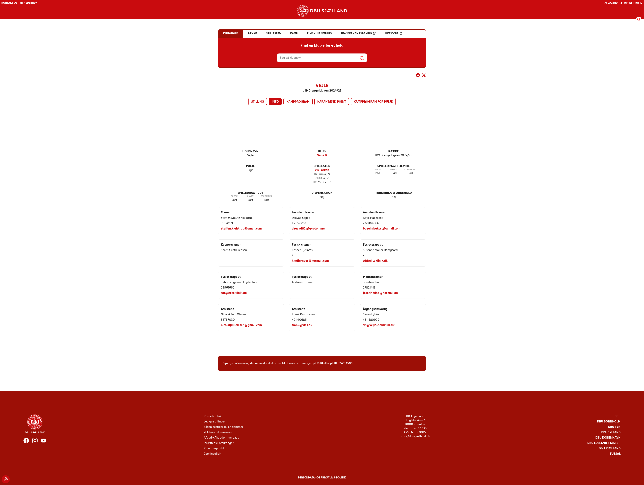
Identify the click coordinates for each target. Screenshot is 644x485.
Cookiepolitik (212, 453)
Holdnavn (250, 151)
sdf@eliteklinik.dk (234, 293)
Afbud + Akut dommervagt (221, 437)
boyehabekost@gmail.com (381, 228)
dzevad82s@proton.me (308, 228)
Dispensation (322, 193)
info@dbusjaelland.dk (415, 436)
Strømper (409, 170)
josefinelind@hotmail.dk (380, 293)
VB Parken (322, 170)
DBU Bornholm (609, 421)
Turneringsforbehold (393, 193)
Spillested (322, 166)
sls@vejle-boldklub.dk (378, 325)
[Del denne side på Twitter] (424, 75)
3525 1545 (346, 363)
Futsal (615, 453)
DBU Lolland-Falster (604, 443)
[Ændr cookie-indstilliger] (6, 479)
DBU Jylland (611, 432)
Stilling (257, 101)
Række (393, 151)
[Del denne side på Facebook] (418, 75)
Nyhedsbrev (28, 3)
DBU (617, 416)
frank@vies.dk (302, 325)
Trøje (377, 170)
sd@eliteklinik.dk (375, 261)
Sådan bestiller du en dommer (223, 427)
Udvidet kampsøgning (356, 34)
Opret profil (633, 3)
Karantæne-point (331, 101)
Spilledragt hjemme (393, 166)
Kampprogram (298, 101)
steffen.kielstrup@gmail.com (241, 228)
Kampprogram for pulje (373, 101)
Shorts (393, 170)
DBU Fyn (614, 427)
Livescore (391, 34)
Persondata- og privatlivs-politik (322, 478)
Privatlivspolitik (214, 448)
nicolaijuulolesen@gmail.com (241, 325)
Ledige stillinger (214, 421)
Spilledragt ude (250, 193)
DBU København (608, 437)
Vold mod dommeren (218, 432)
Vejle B (322, 155)
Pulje (250, 166)
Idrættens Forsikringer (219, 443)
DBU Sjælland (610, 448)
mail (320, 363)
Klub (322, 151)
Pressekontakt (213, 416)
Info (275, 101)
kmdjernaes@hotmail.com (310, 261)
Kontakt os (9, 3)
